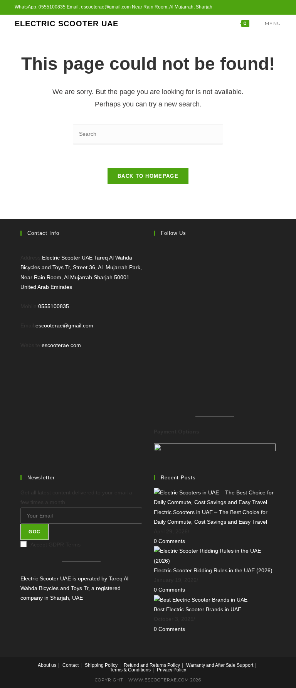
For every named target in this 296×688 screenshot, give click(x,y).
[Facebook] (156, 273)
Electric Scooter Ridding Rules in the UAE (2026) (213, 570)
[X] (156, 253)
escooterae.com (61, 345)
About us (47, 665)
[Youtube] (156, 374)
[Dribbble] (156, 354)
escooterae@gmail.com (64, 325)
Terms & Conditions (130, 670)
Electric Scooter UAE (66, 23)
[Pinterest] (156, 334)
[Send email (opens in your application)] (270, 7)
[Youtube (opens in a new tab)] (261, 7)
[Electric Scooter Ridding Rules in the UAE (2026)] (215, 555)
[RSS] (156, 394)
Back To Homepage (148, 176)
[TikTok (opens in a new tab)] (278, 7)
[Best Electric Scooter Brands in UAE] (200, 599)
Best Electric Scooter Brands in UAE (197, 609)
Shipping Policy (101, 665)
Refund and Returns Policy (152, 665)
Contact (70, 665)
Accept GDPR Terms (55, 544)
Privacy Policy (171, 670)
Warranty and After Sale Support (219, 665)
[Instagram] (156, 293)
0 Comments (169, 541)
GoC (34, 532)
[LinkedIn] (156, 313)
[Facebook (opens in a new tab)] (243, 7)
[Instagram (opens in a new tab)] (252, 7)
